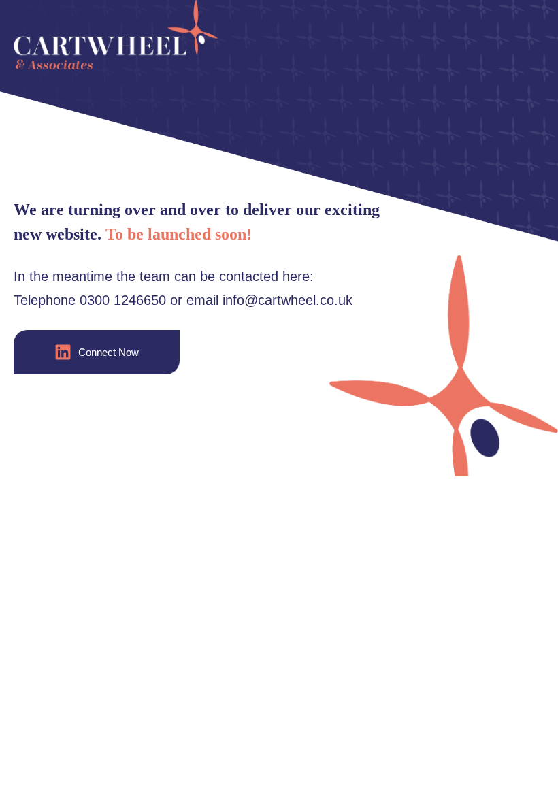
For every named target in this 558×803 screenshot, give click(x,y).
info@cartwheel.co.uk (287, 300)
